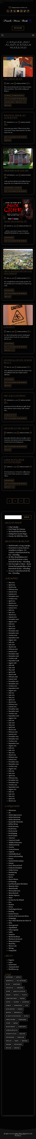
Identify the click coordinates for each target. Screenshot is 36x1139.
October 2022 (13, 599)
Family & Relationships (16, 861)
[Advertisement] (18, 1091)
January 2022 (13, 608)
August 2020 (13, 622)
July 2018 (11, 665)
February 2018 (13, 677)
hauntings (25, 1002)
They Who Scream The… (16, 171)
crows (8, 991)
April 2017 (12, 700)
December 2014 (13, 762)
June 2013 (11, 794)
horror (8, 1005)
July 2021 (11, 610)
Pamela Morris (21, 83)
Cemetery (12, 838)
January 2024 (13, 592)
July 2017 (11, 693)
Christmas (19, 988)
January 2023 (13, 594)
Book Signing (13, 833)
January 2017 (13, 707)
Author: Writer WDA (20, 1134)
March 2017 (12, 702)
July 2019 (11, 642)
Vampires (12, 934)
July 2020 (11, 624)
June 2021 (12, 612)
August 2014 (12, 769)
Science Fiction (13, 914)
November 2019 (14, 633)
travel (16, 1041)
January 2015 (13, 759)
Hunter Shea (18, 1005)
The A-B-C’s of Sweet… (15, 396)
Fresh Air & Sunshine (15, 868)
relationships (10, 1026)
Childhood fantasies (15, 842)
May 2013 (11, 796)
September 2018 (14, 661)
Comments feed (14, 967)
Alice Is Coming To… (15, 222)
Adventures (9, 188)
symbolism (20, 1037)
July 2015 (11, 748)
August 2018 (12, 663)
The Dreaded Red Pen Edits (17, 531)
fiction (24, 995)
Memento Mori (13, 886)
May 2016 (12, 725)
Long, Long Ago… (14, 527)
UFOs (10, 923)
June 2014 (12, 773)
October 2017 (13, 686)
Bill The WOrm (13, 824)
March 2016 (12, 730)
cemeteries (16, 984)
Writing (8, 105)
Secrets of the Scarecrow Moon (19, 916)
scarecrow (22, 1026)
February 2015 (13, 757)
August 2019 (12, 640)
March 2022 (12, 603)
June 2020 (12, 626)
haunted (16, 1002)
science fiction (11, 1034)
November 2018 (14, 656)
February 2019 (13, 649)
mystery (8, 1012)
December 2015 (13, 736)
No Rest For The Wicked (16, 900)
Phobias (11, 905)
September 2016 (14, 716)
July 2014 (11, 771)
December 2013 (13, 780)
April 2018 (12, 672)
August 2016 (12, 718)
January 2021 (13, 617)
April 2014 (12, 776)
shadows (22, 1034)
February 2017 (13, 704)
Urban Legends (13, 930)
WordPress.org (13, 969)
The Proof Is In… (13, 79)
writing (16, 1048)
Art (10, 813)
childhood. (10, 988)
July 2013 (11, 792)
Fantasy (11, 863)
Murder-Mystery (14, 895)
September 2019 (14, 638)
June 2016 (12, 723)
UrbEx (11, 932)
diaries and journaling (16, 856)
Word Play (12, 944)
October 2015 (13, 741)
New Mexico (18, 1012)
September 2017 (14, 688)
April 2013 (12, 799)
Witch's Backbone (14, 937)
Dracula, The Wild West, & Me (18, 536)
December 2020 (14, 619)
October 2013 (13, 785)
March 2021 (12, 615)
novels (26, 1016)
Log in (10, 962)
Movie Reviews (13, 893)
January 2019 (13, 651)
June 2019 (12, 645)
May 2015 (11, 753)
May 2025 (12, 583)
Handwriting (13, 872)
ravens (15, 1023)
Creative (11, 847)
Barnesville (10, 980)
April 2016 (12, 727)
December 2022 (14, 596)
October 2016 (13, 714)
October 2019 (13, 635)
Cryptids (11, 852)
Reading (8, 450)
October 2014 (13, 766)
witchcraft (18, 1044)
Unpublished (9, 102)
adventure (9, 977)
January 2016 (13, 734)
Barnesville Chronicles (16, 822)
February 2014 (13, 778)
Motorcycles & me (14, 891)
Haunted (11, 875)
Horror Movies (18, 95)
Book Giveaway (13, 826)
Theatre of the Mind (16, 428)
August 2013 (12, 789)
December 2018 (14, 654)
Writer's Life (21, 102)
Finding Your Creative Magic (18, 534)
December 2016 (14, 709)
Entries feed (12, 965)
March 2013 (12, 801)
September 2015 (14, 743)
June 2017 (12, 695)
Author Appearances (15, 815)
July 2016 (11, 720)
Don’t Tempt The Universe (17, 529)
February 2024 (13, 589)
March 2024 (12, 587)
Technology (12, 918)
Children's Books (14, 845)
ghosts (8, 1002)
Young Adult (12, 951)
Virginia (8, 1044)
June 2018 (12, 668)
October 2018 (13, 658)
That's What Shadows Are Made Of (20, 921)
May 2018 (12, 670)
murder (20, 1009)
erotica (16, 995)
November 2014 (14, 764)
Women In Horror (14, 941)
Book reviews (13, 831)
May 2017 (11, 697)
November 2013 (13, 782)
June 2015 (12, 750)
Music (11, 898)
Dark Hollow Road (14, 854)
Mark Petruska (13, 546)
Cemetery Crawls (14, 840)
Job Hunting (12, 882)
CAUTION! (9, 327)
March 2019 (12, 647)
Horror (7, 95)
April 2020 (12, 628)
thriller (9, 1041)
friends (22, 998)
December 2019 (14, 631)
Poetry (11, 907)
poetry (8, 1023)
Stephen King (10, 1037)
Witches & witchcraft (15, 939)
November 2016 (14, 711)
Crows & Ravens (14, 849)
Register (11, 960)
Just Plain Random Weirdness (15, 99)
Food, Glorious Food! (15, 865)
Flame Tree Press (11, 998)
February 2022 (13, 605)
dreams (8, 995)
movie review (10, 1009)
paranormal (22, 1019)
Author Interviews (14, 817)
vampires (25, 1041)
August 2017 (12, 691)
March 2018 (12, 674)
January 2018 (13, 679)
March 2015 (12, 755)
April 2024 (12, 585)
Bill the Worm (21, 980)
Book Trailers (13, 836)
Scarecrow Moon (11, 1030)
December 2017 (13, 681)
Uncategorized (13, 925)
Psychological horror (15, 909)
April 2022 (12, 601)
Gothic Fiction (13, 870)
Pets (10, 902)
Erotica (11, 859)
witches (8, 1048)
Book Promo (13, 829)
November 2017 (14, 684)
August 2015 (12, 746)
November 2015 (14, 739)
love (26, 1005)
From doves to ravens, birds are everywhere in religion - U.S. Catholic (19, 550)
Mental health (13, 888)
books (8, 984)
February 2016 (13, 732)
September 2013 (14, 787)
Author (18, 977)
